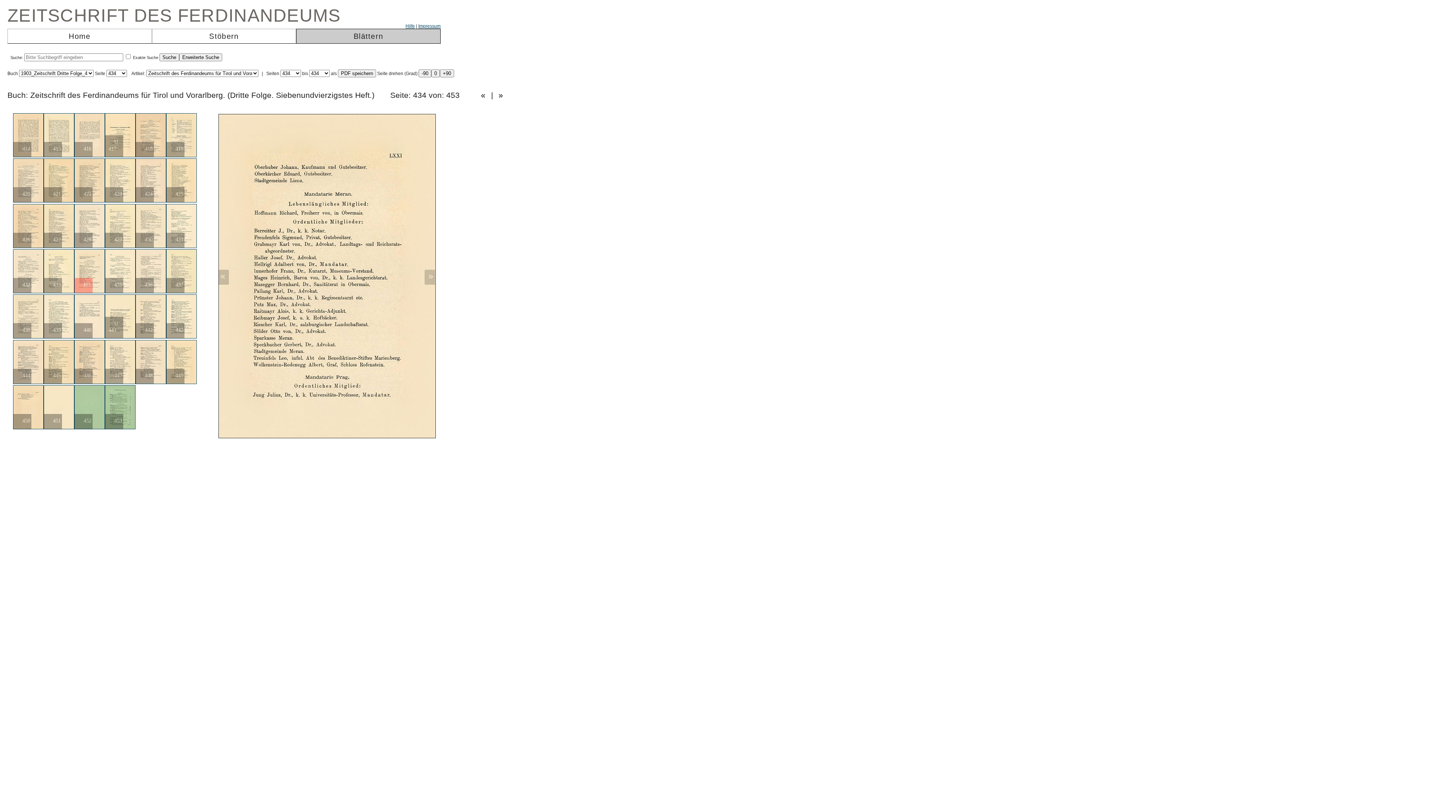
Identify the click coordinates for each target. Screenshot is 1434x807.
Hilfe (410, 26)
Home (79, 36)
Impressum (429, 26)
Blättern (368, 36)
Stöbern (224, 36)
